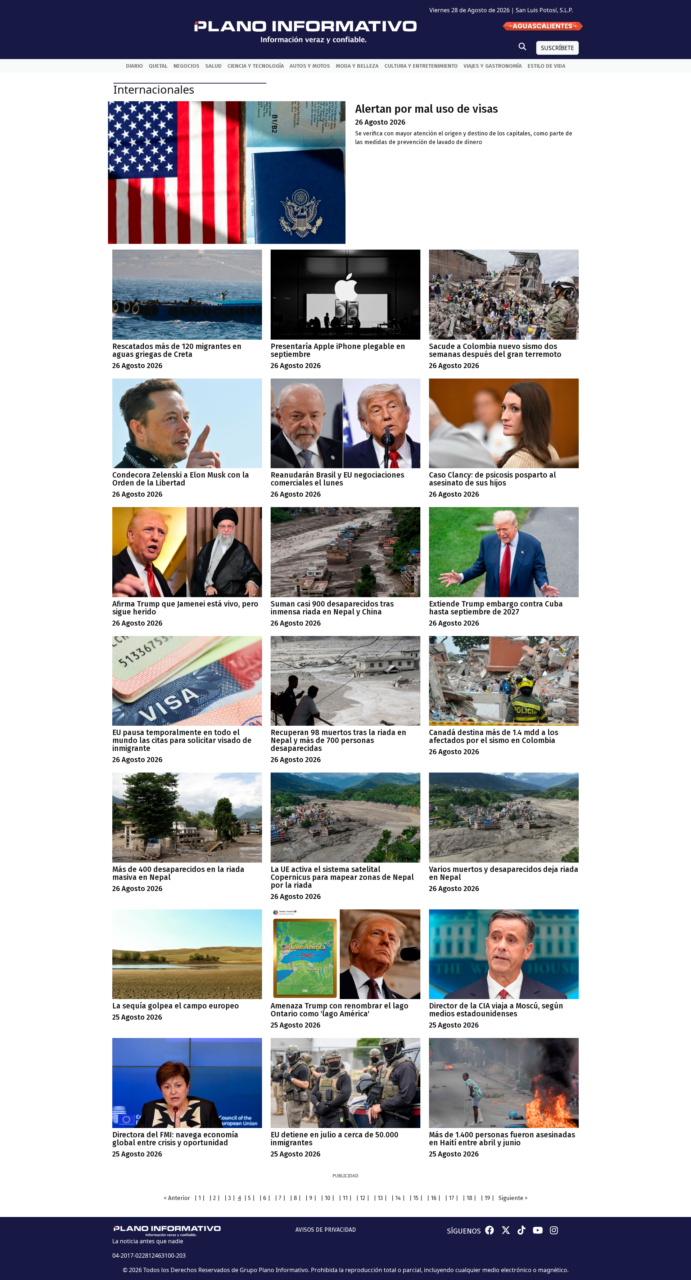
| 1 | (199, 1198)
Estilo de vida (546, 66)
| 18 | (469, 1198)
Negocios (186, 66)
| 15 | (416, 1198)
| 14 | (398, 1198)
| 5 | (249, 1198)
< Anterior (177, 1198)
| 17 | (451, 1198)
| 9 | (310, 1198)
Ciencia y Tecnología (255, 66)
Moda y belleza (357, 66)
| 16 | (434, 1198)
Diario (134, 66)
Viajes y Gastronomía (493, 66)
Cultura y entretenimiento (421, 66)
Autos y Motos (310, 66)
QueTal (158, 66)
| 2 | (214, 1198)
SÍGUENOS (464, 1231)
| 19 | (487, 1198)
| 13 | (380, 1198)
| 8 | (295, 1198)
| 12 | (362, 1198)
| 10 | (327, 1198)
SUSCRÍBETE (557, 48)
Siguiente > (513, 1198)
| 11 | (345, 1198)
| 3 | (229, 1198)
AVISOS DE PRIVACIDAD (325, 1229)
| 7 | (280, 1198)
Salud (213, 66)
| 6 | (264, 1198)
